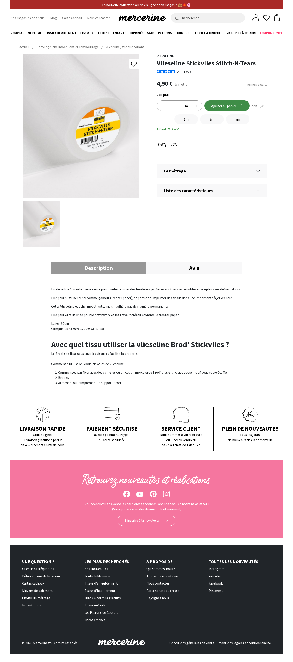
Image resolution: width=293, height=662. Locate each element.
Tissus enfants (95, 605)
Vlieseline (165, 56)
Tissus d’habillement (99, 590)
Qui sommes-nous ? (160, 569)
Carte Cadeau (72, 18)
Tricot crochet (94, 620)
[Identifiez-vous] (255, 17)
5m (237, 119)
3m (212, 119)
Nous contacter (98, 18)
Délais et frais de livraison (41, 576)
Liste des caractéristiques (188, 190)
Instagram (216, 569)
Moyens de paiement (37, 590)
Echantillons (31, 605)
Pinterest (216, 590)
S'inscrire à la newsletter (143, 520)
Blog (53, 18)
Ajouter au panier (223, 106)
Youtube (215, 576)
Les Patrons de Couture (101, 612)
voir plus (163, 94)
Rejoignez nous (157, 598)
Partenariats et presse (162, 590)
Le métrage (175, 171)
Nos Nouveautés (96, 569)
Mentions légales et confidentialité (245, 643)
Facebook (216, 583)
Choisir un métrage (36, 598)
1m (186, 119)
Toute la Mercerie (97, 576)
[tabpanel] (146, 336)
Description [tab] (99, 267)
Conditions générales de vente (191, 643)
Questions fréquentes (38, 569)
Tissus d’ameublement (101, 583)
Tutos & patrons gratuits (102, 598)
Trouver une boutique (162, 576)
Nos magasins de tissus (27, 18)
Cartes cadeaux (33, 583)
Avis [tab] (194, 267)
